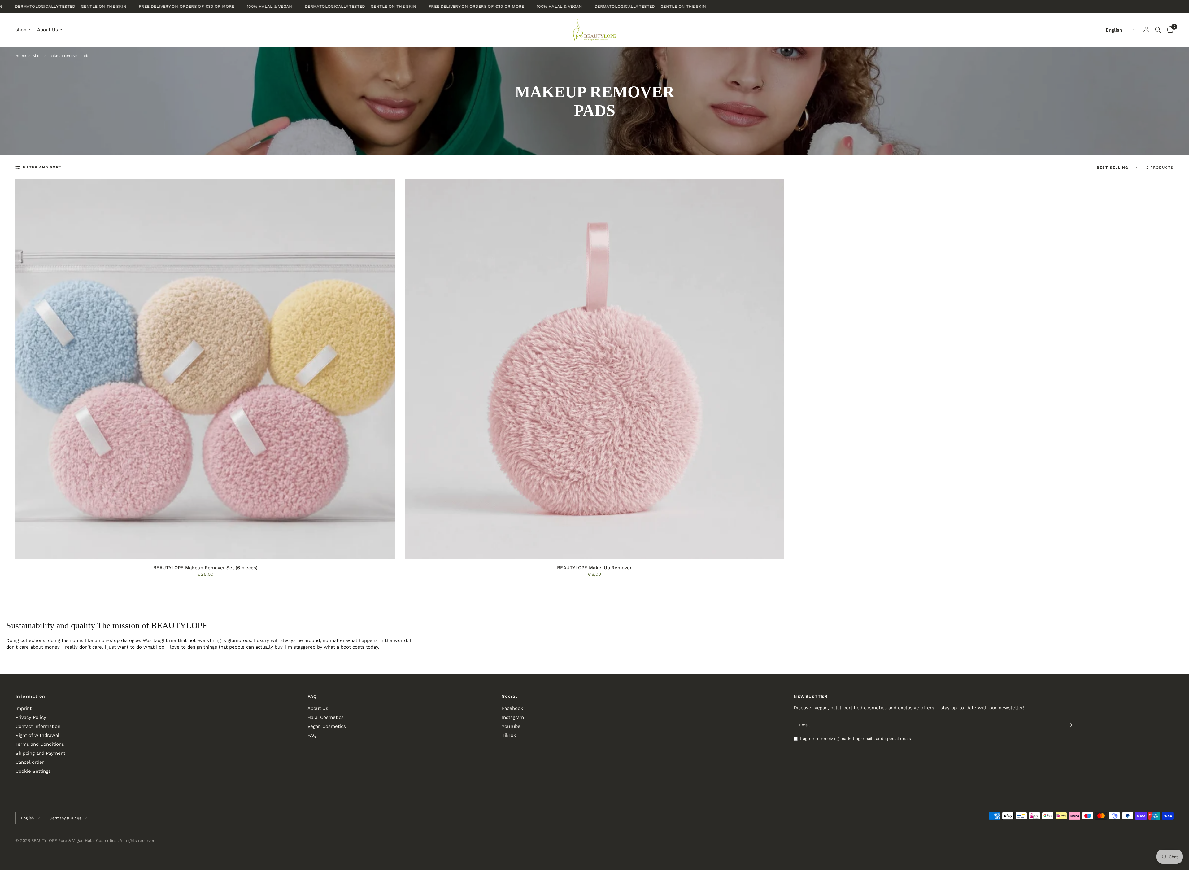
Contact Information (37, 726)
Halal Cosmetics (325, 717)
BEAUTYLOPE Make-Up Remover (594, 568)
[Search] (1158, 30)
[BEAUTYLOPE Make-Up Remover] (595, 369)
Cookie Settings (33, 771)
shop (20, 30)
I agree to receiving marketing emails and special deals (855, 738)
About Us (47, 30)
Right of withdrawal (37, 735)
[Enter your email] (1070, 725)
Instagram (513, 717)
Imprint (23, 708)
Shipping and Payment (40, 753)
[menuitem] (24, 30)
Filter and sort (42, 167)
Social (509, 696)
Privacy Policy (30, 717)
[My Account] (1146, 30)
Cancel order (29, 762)
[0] (1169, 30)
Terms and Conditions (39, 744)
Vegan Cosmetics (326, 726)
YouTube (511, 726)
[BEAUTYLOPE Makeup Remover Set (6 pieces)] (205, 369)
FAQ (312, 696)
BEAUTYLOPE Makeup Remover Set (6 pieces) (205, 568)
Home (20, 56)
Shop (37, 56)
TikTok (509, 735)
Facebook (512, 708)
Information (30, 696)
